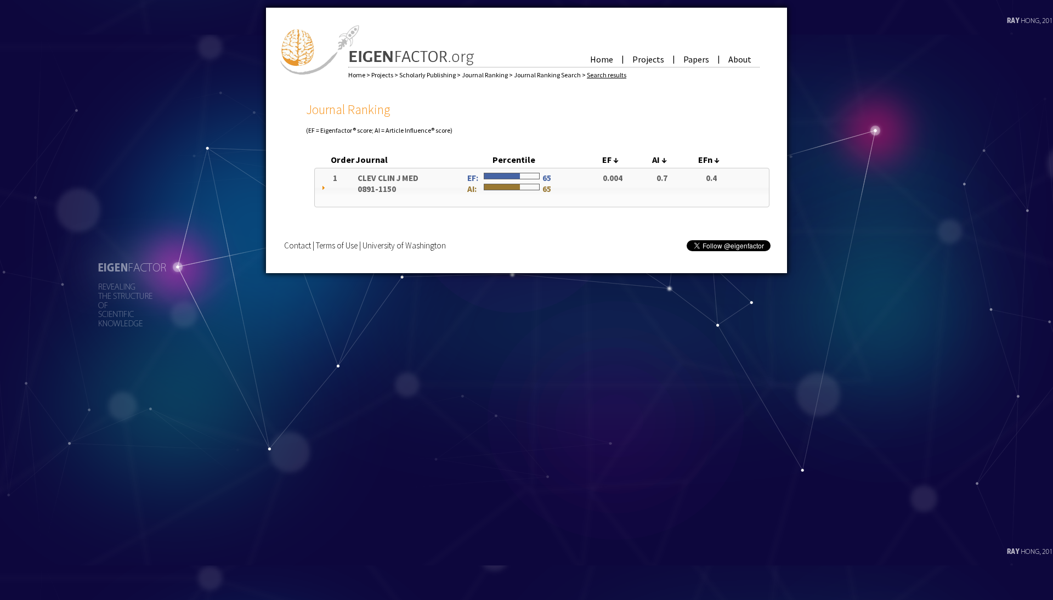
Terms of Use (337, 245)
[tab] (541, 187)
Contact (297, 245)
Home (601, 59)
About (739, 59)
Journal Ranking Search (548, 75)
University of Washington (404, 245)
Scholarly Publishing (428, 75)
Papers (696, 59)
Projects (648, 59)
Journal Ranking (485, 75)
